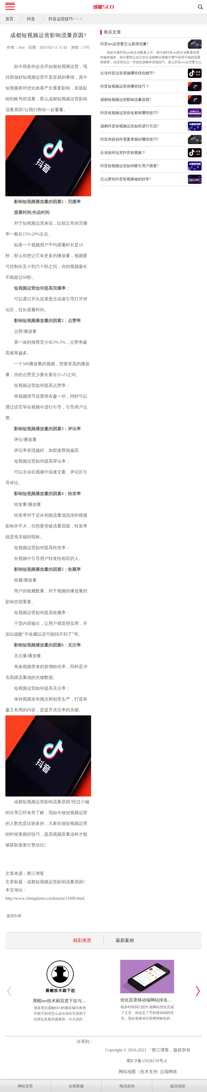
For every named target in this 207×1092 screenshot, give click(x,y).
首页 (9, 19)
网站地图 (127, 1071)
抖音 (31, 19)
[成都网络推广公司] (103, 7)
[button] (198, 991)
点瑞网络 (168, 1071)
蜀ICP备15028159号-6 (146, 1060)
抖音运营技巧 (61, 19)
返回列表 (14, 916)
